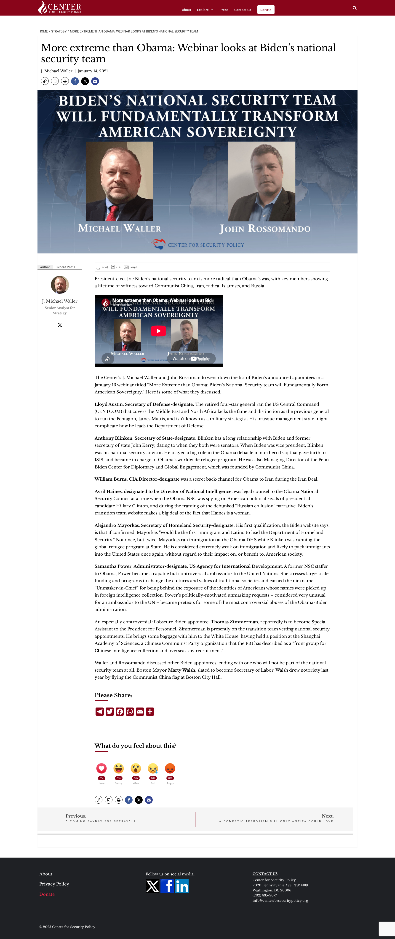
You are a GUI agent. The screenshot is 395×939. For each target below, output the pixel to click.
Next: (276, 818)
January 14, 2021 (93, 71)
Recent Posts (65, 267)
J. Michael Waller (56, 71)
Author (45, 267)
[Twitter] (60, 325)
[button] (45, 81)
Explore (203, 10)
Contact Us (242, 10)
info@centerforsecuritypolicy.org (280, 901)
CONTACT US (265, 874)
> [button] (355, 8)
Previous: (101, 818)
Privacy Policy (54, 884)
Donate (266, 10)
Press (223, 10)
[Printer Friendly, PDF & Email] (117, 267)
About (186, 10)
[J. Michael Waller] (60, 284)
